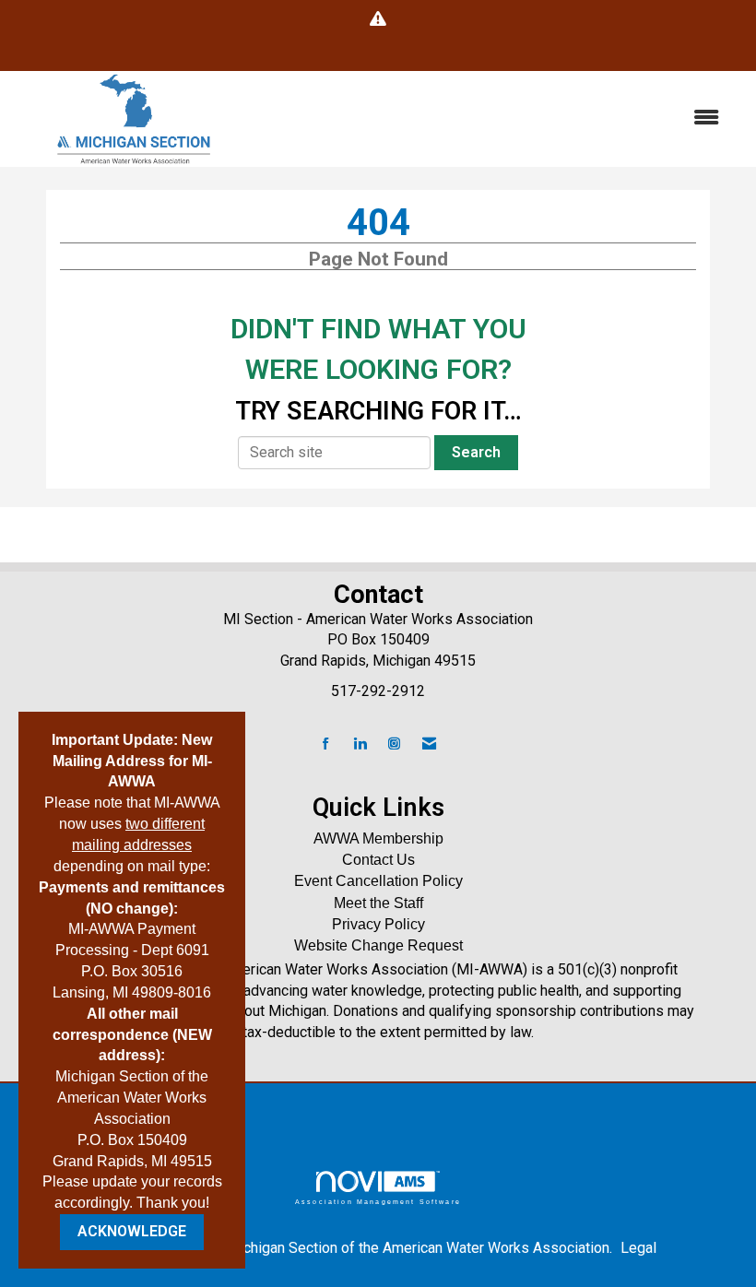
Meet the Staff (378, 903)
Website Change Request (378, 945)
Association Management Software (378, 1201)
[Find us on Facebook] (326, 744)
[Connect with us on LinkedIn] (360, 744)
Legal (638, 1248)
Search (476, 452)
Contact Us (378, 860)
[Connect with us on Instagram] (394, 744)
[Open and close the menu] (495, 118)
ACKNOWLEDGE (131, 1231)
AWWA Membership (378, 838)
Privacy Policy (378, 924)
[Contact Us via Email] (429, 744)
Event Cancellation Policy (378, 881)
